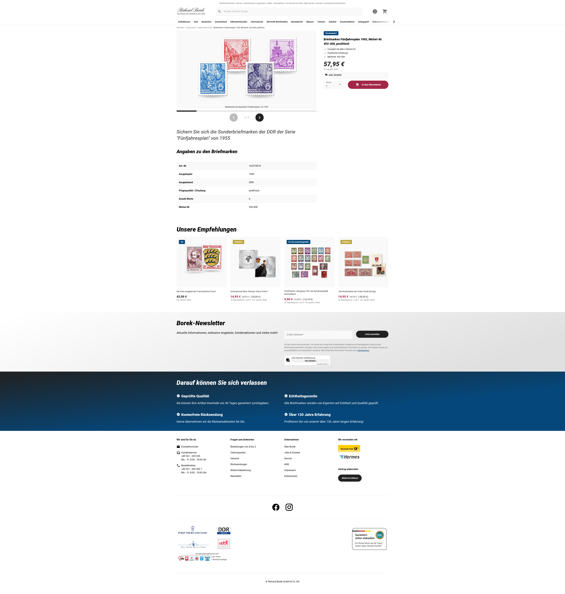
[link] (191, 11)
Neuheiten (206, 22)
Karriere (319, 3)
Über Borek (309, 3)
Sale (196, 22)
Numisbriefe (297, 22)
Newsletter (279, 3)
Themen (321, 22)
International (257, 22)
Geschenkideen (347, 22)
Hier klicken (310, 361)
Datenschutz (363, 350)
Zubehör (332, 22)
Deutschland (221, 22)
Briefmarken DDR (205, 28)
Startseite (180, 28)
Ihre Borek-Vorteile (294, 3)
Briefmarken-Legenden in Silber (258, 3)
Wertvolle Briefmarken (277, 22)
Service (239, 3)
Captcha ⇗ (323, 364)
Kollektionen (184, 22)
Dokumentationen (380, 22)
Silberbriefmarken (238, 22)
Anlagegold (363, 22)
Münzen (310, 22)
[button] (219, 11)
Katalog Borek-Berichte (334, 3)
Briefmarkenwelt (227, 3)
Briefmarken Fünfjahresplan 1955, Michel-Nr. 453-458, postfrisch (239, 28)
